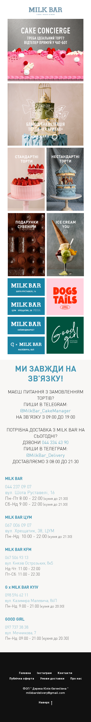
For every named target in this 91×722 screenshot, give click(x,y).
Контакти (65, 673)
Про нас (76, 678)
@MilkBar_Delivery (45, 455)
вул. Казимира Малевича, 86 (29, 600)
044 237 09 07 (18, 486)
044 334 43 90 (55, 442)
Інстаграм (44, 673)
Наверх (44, 702)
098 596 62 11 (16, 594)
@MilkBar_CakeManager (45, 410)
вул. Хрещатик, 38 (23, 530)
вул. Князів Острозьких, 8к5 (29, 563)
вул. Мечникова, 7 (20, 632)
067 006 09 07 (18, 525)
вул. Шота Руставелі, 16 (30, 492)
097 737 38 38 (16, 627)
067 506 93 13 (16, 557)
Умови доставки (52, 678)
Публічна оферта (21, 678)
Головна (25, 673)
